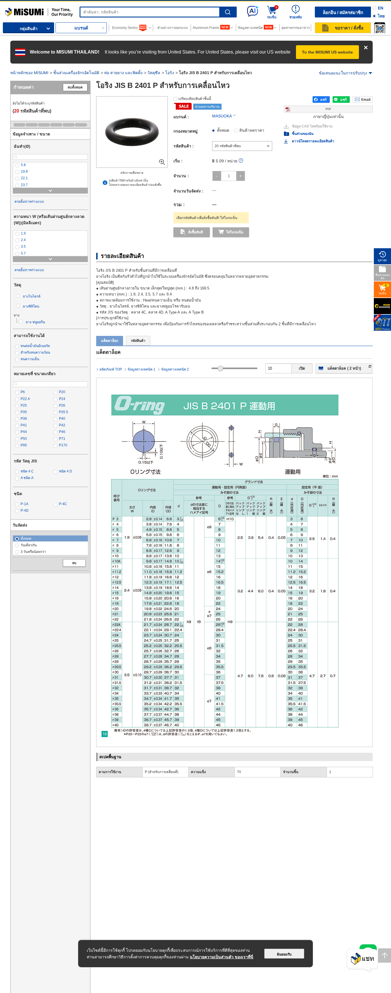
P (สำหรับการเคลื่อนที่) (161, 772)
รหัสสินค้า (138, 341)
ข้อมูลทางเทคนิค (250, 28)
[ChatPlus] (362, 960)
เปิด (302, 368)
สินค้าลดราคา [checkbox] (251, 130)
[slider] (220, 368)
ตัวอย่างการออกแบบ (172, 28)
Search (228, 12)
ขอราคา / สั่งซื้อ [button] (349, 27)
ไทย (381, 16)
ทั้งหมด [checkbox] (223, 130)
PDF (328, 109)
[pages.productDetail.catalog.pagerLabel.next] (366, 712)
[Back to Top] (384, 955)
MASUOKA (222, 116)
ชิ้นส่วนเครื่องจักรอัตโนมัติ (76, 72)
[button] (379, 28)
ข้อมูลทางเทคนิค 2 (175, 369)
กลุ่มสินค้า (28, 28)
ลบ (74, 563)
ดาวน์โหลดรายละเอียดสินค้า (313, 141)
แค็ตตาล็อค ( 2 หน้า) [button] (344, 368)
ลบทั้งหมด (75, 87)
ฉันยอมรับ (284, 954)
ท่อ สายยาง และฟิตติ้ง (123, 72)
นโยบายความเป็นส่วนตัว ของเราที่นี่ (221, 957)
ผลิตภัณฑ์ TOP (111, 369)
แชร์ (323, 100)
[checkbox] (50, 165)
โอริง (169, 72)
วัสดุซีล (153, 72)
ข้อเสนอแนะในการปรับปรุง (343, 73)
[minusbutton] (216, 176)
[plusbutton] (240, 176)
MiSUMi (10, 10)
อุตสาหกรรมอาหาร (295, 28)
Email (365, 100)
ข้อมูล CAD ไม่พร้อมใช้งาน (312, 126)
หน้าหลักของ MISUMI (29, 72)
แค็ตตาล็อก (109, 341)
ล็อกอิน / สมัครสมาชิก (343, 12)
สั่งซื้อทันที (195, 232)
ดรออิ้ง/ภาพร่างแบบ (29, 202)
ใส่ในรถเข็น (234, 232)
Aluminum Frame (206, 28)
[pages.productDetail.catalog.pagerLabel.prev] (102, 712)
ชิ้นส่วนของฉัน (302, 134)
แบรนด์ (81, 27)
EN (380, 8)
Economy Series (125, 28)
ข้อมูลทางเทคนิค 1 (141, 369)
